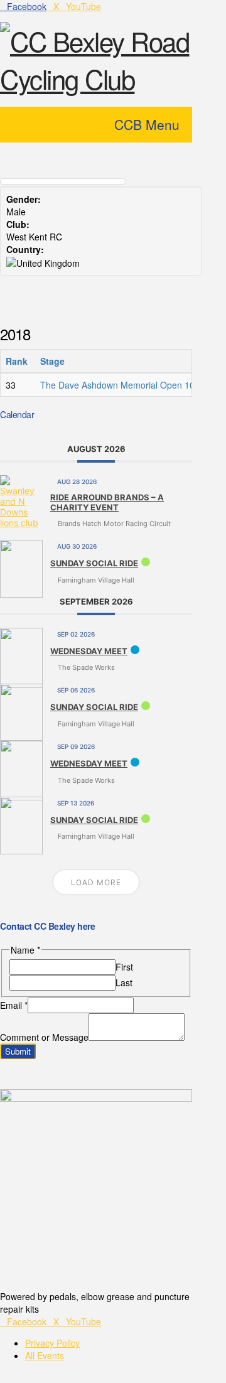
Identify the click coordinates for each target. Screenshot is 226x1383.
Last (124, 982)
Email (14, 1005)
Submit (18, 1051)
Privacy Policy (52, 1343)
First (124, 967)
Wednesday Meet (88, 651)
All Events (44, 1355)
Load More (96, 882)
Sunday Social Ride (94, 563)
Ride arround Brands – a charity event (107, 502)
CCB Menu (147, 124)
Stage (53, 361)
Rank (18, 361)
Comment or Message (44, 1037)
